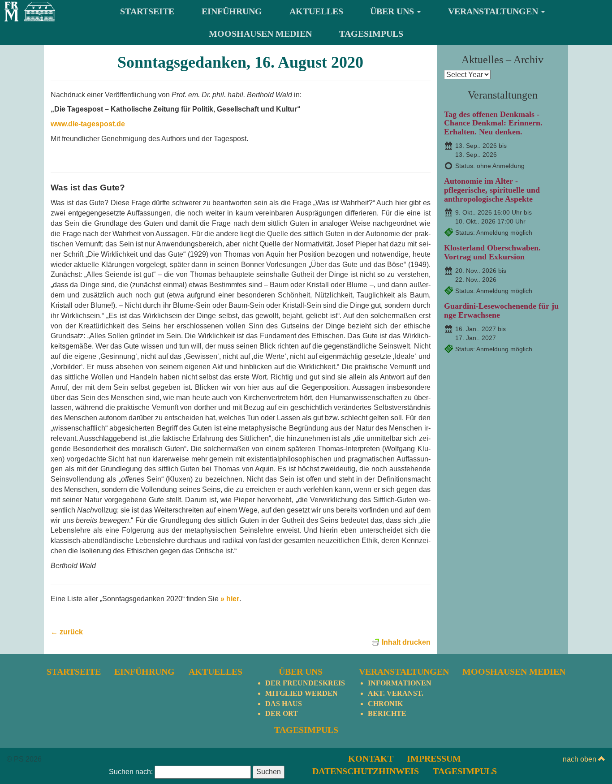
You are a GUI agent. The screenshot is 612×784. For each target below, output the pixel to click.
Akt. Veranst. (395, 693)
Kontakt (370, 758)
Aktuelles (316, 11)
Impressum (434, 758)
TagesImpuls (371, 34)
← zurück (67, 632)
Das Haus (283, 703)
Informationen (399, 683)
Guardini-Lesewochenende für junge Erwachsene (501, 310)
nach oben (580, 759)
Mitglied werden (301, 693)
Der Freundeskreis (305, 683)
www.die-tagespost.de (88, 124)
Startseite (147, 11)
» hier (229, 599)
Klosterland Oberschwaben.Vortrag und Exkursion (492, 252)
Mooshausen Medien (260, 34)
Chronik (385, 703)
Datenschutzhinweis (365, 771)
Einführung (232, 11)
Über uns (393, 11)
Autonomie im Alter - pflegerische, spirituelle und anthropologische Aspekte (492, 190)
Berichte (387, 713)
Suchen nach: (131, 771)
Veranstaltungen (494, 11)
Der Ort (281, 713)
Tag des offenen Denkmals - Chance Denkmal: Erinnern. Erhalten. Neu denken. (493, 123)
